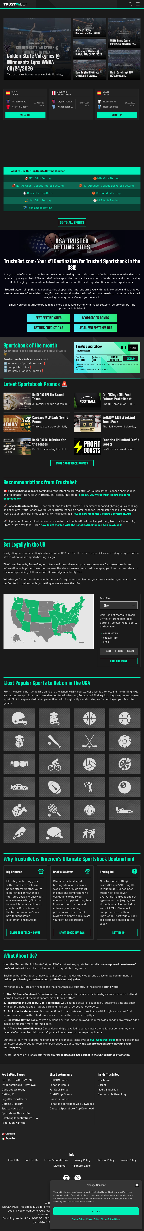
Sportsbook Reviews (72, 932)
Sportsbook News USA (16, 1113)
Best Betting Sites (48, 318)
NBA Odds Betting (108, 178)
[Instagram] (66, 1178)
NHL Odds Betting (40, 200)
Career (102, 1084)
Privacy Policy (93, 1219)
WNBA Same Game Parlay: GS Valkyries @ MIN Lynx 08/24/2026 (122, 43)
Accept (96, 1211)
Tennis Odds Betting (39, 207)
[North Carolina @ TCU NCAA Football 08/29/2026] (124, 65)
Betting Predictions (48, 328)
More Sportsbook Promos (72, 463)
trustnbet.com (15, 4)
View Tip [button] (25, 115)
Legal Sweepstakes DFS (95, 328)
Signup (131, 358)
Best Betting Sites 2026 (17, 1080)
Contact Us (31, 1160)
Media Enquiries (108, 1089)
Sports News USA (13, 1108)
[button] (137, 1185)
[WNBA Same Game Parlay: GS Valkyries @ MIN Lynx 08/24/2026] (124, 33)
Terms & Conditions (110, 1219)
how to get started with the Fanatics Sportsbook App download (81, 524)
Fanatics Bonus (59, 1084)
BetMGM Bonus (59, 1080)
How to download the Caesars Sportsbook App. (102, 513)
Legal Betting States (15, 1098)
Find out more (118, 661)
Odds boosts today (13, 1089)
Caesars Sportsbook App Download (72, 1108)
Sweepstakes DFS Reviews (19, 1084)
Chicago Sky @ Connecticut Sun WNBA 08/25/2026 (88, 33)
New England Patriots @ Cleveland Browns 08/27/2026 (89, 75)
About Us (13, 1160)
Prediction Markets (13, 1122)
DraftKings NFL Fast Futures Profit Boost (117, 397)
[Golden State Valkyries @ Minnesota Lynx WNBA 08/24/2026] (37, 49)
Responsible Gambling (112, 1094)
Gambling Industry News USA (20, 1117)
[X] (77, 1178)
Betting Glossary (12, 1103)
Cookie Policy (78, 1219)
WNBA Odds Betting (108, 193)
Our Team (104, 1080)
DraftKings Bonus (61, 1094)
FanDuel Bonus (59, 1089)
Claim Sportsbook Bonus (25, 932)
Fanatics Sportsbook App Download (72, 1103)
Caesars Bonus (59, 1098)
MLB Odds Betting (108, 200)
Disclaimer (60, 1165)
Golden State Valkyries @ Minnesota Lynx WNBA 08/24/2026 (33, 62)
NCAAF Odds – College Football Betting (40, 185)
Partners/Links (81, 1165)
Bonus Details (114, 359)
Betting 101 (118, 932)
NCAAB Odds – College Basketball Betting (108, 185)
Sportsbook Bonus (95, 318)
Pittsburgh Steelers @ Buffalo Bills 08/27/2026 (89, 53)
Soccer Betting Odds (40, 193)
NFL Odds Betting (40, 178)
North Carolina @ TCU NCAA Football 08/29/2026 (121, 75)
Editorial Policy (105, 1160)
